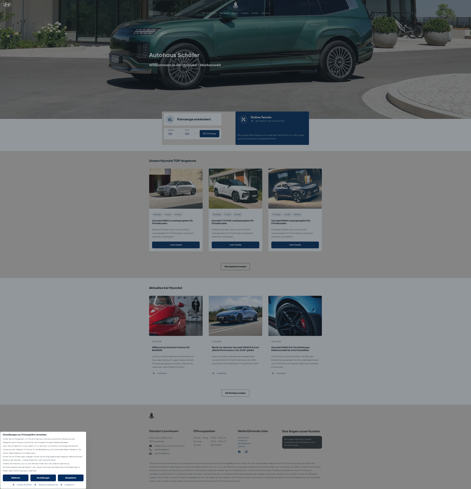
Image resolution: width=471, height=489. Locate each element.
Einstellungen (43, 478)
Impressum (69, 484)
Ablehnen (15, 478)
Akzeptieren (70, 478)
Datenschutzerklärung (48, 484)
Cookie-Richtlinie (24, 484)
